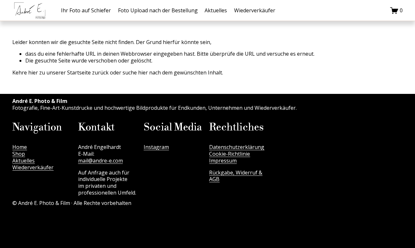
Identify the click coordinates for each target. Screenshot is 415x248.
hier (33, 72)
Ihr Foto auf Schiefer (86, 10)
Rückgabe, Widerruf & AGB (235, 176)
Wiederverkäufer (254, 10)
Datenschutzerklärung (236, 147)
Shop (18, 154)
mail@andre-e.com (100, 160)
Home (19, 147)
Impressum (223, 160)
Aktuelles (216, 10)
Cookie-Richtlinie (229, 154)
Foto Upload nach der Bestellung (158, 10)
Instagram (156, 147)
